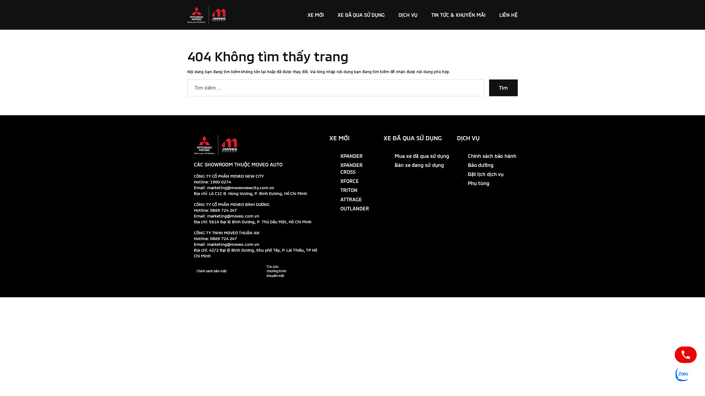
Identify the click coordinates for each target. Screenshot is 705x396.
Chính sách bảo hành (492, 156)
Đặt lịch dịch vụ (486, 174)
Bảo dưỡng (481, 165)
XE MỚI (339, 137)
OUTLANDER (354, 208)
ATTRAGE (351, 199)
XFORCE (349, 181)
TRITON (348, 190)
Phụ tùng (478, 183)
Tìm (503, 88)
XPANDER (351, 156)
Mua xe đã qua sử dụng (422, 156)
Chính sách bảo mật (211, 271)
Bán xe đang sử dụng (419, 165)
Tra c (270, 266)
